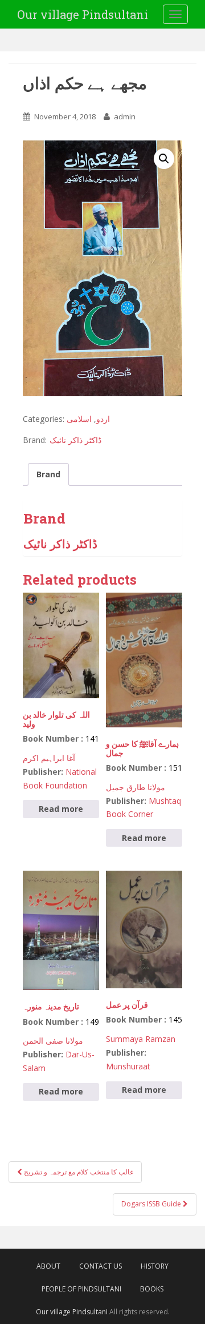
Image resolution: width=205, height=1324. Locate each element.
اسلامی (79, 418)
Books (151, 1289)
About (48, 1266)
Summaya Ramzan (140, 1038)
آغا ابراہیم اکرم (49, 757)
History (155, 1266)
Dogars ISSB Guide (152, 1204)
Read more (61, 808)
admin (125, 116)
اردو (103, 418)
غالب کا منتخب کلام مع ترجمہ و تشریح (77, 1172)
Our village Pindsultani (82, 14)
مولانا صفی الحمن (53, 1040)
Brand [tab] (48, 474)
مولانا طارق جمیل (135, 787)
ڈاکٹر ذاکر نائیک (75, 439)
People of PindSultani (81, 1289)
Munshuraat (128, 1066)
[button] (164, 158)
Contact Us (100, 1266)
